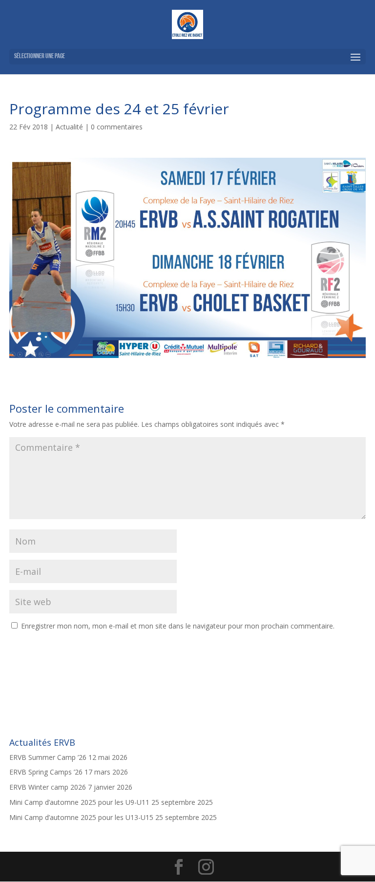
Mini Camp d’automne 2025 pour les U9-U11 (79, 802)
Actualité (69, 126)
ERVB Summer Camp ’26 (47, 757)
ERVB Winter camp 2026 (47, 787)
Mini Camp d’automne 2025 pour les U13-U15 (81, 817)
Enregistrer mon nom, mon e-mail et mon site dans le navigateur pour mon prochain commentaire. (177, 625)
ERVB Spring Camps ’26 (46, 772)
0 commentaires (117, 126)
